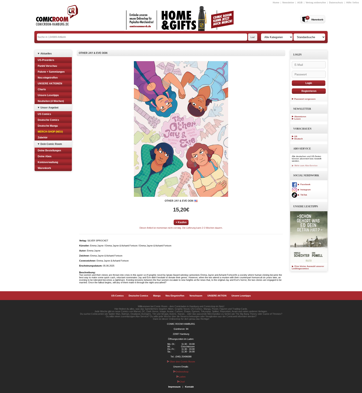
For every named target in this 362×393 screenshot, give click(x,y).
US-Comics (117, 295)
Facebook (305, 184)
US (295, 136)
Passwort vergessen (304, 99)
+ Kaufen (181, 222)
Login (308, 83)
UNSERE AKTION (216, 295)
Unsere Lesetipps (48, 95)
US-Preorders (46, 60)
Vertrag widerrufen (316, 2)
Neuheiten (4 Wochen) (51, 101)
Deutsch (298, 139)
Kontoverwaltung (48, 162)
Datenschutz (336, 2)
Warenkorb (44, 168)
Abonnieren (300, 116)
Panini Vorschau (47, 65)
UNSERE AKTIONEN (50, 83)
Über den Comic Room (182, 361)
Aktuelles (46, 53)
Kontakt (189, 386)
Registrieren (308, 91)
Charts (42, 89)
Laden (182, 376)
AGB (300, 2)
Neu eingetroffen (48, 77)
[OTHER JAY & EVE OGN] (181, 129)
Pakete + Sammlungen (51, 71)
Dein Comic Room (51, 144)
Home (276, 2)
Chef (182, 381)
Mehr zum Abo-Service (306, 165)
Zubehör (43, 137)
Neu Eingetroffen (174, 295)
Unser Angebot (49, 107)
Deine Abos (45, 156)
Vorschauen (195, 295)
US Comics (44, 114)
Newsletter (288, 2)
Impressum (174, 386)
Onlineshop (182, 371)
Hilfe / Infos (352, 2)
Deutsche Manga (48, 125)
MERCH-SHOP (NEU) (50, 131)
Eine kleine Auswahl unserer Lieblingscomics (308, 267)
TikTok (303, 195)
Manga (156, 295)
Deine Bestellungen (49, 150)
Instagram (305, 189)
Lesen (297, 119)
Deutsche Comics (48, 120)
